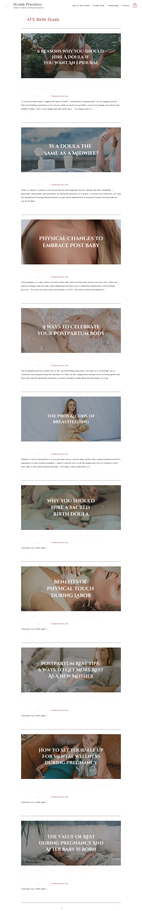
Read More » (27, 115)
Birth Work (44, 96)
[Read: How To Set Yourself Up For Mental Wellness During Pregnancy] (71, 756)
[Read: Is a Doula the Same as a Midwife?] (71, 149)
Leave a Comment (29, 96)
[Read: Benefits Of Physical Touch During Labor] (71, 588)
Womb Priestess (27, 4)
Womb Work (98, 5)
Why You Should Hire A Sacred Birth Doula (64, 535)
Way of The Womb (80, 5)
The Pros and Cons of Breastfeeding (57, 447)
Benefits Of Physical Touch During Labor (61, 616)
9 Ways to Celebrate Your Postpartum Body (64, 358)
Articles (125, 5)
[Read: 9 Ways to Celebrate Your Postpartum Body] (71, 330)
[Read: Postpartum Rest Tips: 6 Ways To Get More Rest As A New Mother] (71, 670)
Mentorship (113, 5)
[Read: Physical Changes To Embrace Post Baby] (71, 242)
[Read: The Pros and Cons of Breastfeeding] (71, 419)
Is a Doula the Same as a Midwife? (56, 177)
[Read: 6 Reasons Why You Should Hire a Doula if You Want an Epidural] (71, 56)
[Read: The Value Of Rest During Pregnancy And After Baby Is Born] (71, 843)
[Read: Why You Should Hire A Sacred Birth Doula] (71, 507)
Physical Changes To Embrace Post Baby (61, 269)
